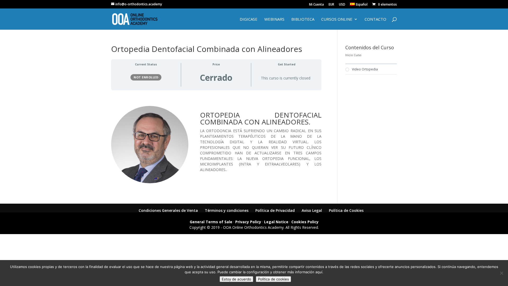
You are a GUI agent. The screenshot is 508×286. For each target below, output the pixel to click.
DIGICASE (248, 19)
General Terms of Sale (211, 221)
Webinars (274, 19)
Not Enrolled (146, 77)
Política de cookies (273, 279)
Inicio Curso (353, 55)
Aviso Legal (312, 210)
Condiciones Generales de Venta (168, 210)
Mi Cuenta (316, 5)
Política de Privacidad (275, 210)
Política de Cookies (346, 210)
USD (342, 5)
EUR (331, 5)
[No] (501, 273)
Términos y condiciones (226, 210)
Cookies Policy (305, 221)
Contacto (375, 19)
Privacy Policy (248, 221)
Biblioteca (302, 19)
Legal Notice (276, 221)
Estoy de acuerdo (236, 279)
